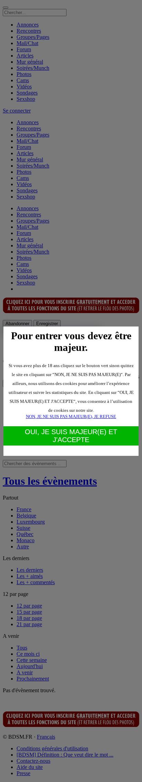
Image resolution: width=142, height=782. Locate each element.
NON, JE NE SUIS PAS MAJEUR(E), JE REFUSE (71, 416)
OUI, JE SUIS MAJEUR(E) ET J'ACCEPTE (71, 435)
